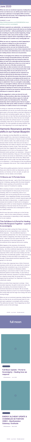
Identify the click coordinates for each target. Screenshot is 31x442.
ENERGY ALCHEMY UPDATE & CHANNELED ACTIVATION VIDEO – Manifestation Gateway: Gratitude (14, 419)
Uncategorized (6, 366)
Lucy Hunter (13, 312)
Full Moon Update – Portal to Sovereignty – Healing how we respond (14, 372)
